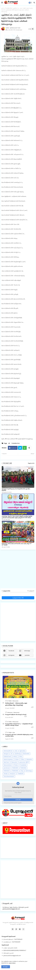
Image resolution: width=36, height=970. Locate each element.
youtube (27, 655)
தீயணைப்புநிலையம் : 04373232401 (12, 939)
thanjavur (12, 773)
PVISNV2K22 (23, 768)
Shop (22, 770)
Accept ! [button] (5, 967)
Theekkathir (20, 773)
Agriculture (22, 751)
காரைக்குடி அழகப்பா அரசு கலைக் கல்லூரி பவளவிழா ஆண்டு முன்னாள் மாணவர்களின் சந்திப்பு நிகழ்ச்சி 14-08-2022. (17, 516)
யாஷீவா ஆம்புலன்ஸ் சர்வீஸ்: (10, 948)
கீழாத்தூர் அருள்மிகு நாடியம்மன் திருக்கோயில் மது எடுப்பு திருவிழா (16, 489)
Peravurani (14, 762)
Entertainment (7, 756)
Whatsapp (25, 448)
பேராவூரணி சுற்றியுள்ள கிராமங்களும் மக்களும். (16, 714)
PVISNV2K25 (15, 770)
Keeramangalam (8, 759)
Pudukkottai (8, 8)
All (9, 443)
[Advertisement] (18, 622)
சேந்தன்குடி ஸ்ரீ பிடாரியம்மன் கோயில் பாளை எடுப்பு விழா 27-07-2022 (17, 544)
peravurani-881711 (24, 762)
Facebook (14, 448)
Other (22, 759)
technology (29, 770)
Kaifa (20, 756)
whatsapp (27, 650)
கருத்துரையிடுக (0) (18, 598)
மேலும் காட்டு (31, 463)
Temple (6, 773)
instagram (11, 655)
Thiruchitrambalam (9, 776)
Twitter (20, 448)
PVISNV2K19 (15, 768)
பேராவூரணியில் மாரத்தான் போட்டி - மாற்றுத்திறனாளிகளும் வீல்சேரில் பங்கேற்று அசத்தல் (19, 724)
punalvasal (7, 768)
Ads (16, 751)
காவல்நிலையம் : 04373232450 (11, 942)
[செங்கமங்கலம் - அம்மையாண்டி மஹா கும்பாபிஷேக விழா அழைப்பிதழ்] (18, 687)
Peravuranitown (8, 765)
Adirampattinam (8, 751)
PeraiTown (6, 762)
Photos (16, 765)
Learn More (12, 963)
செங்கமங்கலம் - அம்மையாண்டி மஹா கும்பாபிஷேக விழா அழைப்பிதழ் (16, 704)
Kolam (17, 759)
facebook (11, 650)
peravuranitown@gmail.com (12, 955)
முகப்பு (2, 8)
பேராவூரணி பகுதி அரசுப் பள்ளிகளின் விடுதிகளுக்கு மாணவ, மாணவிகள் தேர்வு (19, 735)
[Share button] (29, 448)
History (15, 756)
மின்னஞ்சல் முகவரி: (8, 953)
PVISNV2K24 (7, 770)
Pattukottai (29, 759)
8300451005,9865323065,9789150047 (14, 950)
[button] (34, 2)
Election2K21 (26, 753)
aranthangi (18, 753)
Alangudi (6, 753)
